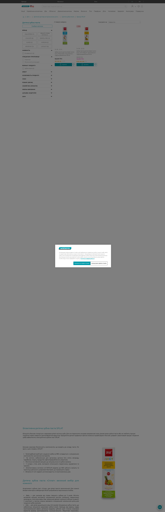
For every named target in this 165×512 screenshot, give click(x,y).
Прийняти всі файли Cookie (81, 263)
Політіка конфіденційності (87, 258)
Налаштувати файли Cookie (99, 263)
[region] (83, 256)
